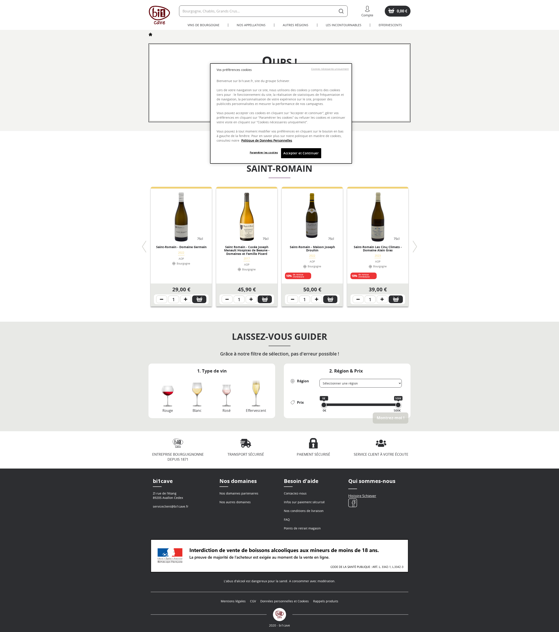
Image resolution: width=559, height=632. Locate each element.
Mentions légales (233, 601)
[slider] (324, 405)
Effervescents (390, 25)
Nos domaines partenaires (238, 493)
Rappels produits (325, 601)
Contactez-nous (295, 493)
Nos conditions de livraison (304, 511)
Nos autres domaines (235, 502)
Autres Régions (295, 25)
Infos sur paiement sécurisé (304, 502)
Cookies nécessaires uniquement (330, 68)
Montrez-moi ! (390, 418)
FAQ (287, 519)
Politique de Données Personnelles (266, 140)
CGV (253, 601)
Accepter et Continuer (301, 153)
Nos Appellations (251, 25)
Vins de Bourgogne (203, 25)
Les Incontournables (343, 25)
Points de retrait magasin (302, 528)
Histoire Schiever (362, 495)
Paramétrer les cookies (264, 152)
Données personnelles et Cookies (284, 601)
